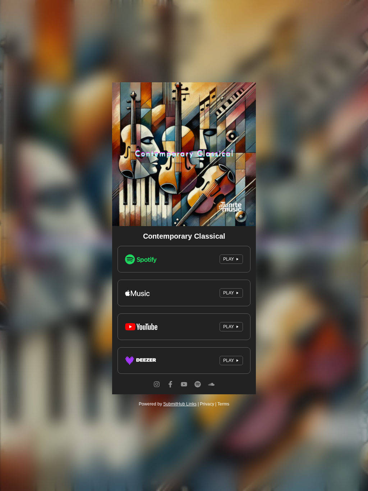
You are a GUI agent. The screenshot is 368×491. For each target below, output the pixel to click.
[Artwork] (184, 154)
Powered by (168, 404)
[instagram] (157, 391)
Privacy (207, 404)
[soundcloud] (211, 391)
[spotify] (197, 391)
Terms (223, 404)
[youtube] (184, 391)
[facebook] (170, 391)
